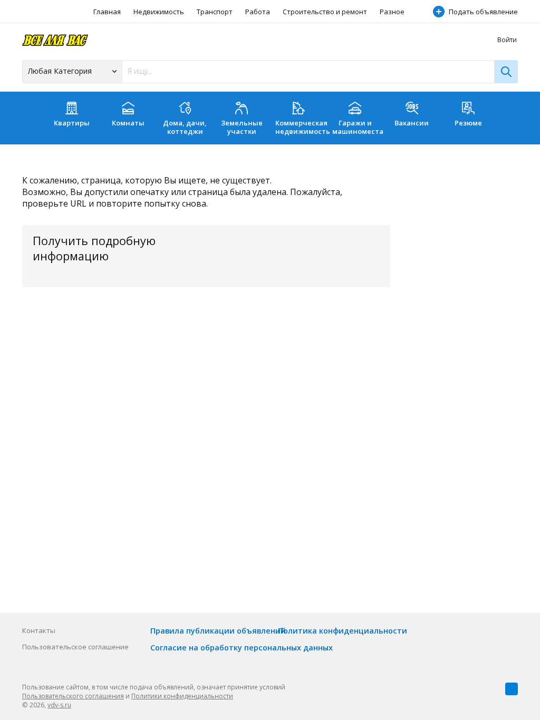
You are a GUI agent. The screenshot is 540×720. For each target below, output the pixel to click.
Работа (257, 11)
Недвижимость (158, 11)
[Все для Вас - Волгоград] (55, 39)
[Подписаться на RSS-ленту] (511, 689)
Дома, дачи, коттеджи (185, 127)
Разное (392, 11)
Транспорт (215, 11)
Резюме (468, 123)
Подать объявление (483, 11)
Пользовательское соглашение (75, 646)
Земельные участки (242, 127)
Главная (107, 11)
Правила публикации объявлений (218, 631)
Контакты (38, 630)
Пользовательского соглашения (73, 696)
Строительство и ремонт (325, 11)
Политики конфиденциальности (182, 696)
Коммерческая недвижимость (301, 127)
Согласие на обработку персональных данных (241, 648)
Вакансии (411, 123)
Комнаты (128, 123)
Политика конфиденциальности (342, 631)
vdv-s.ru (59, 704)
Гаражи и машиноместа (357, 127)
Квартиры (72, 123)
